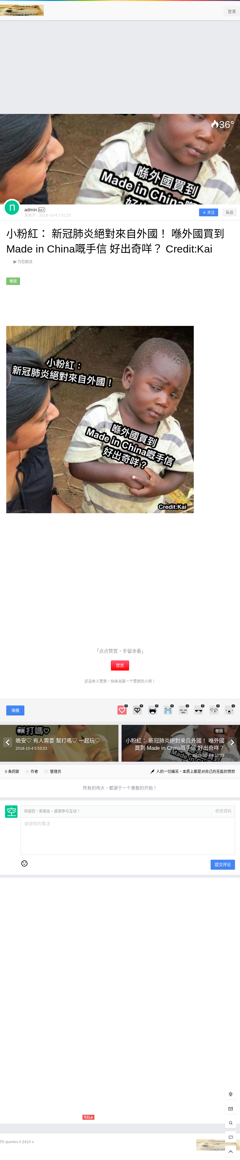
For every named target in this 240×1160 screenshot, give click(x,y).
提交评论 (223, 864)
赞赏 (120, 665)
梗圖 (13, 281)
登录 (232, 11)
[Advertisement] (120, 70)
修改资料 (223, 811)
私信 (229, 212)
